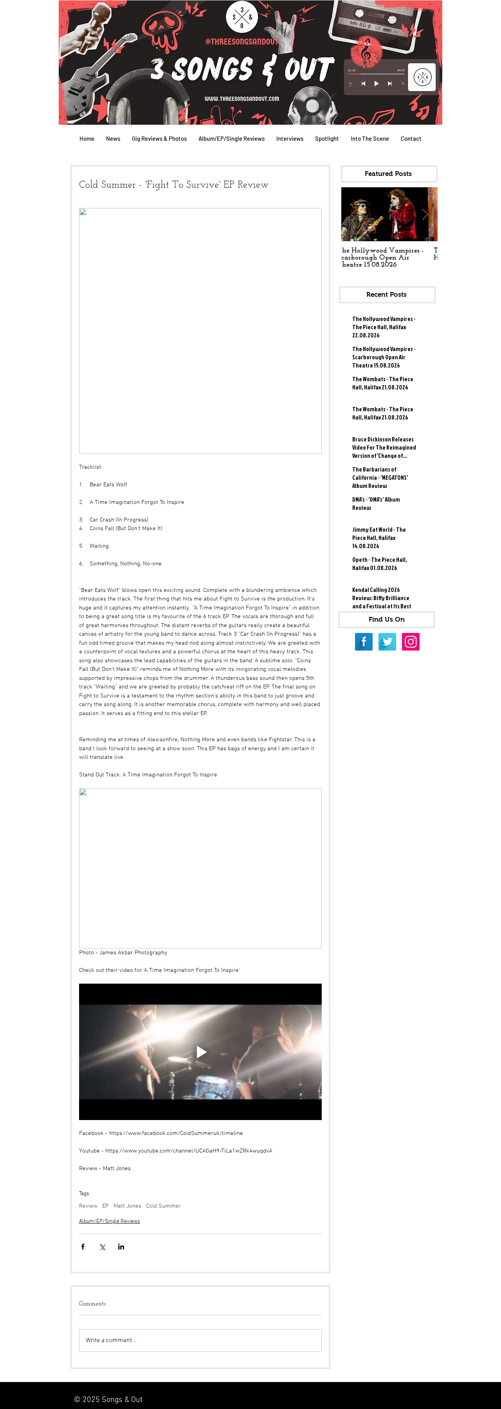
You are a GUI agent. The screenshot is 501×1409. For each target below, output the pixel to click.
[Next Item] (425, 214)
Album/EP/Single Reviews (109, 1221)
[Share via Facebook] (83, 1246)
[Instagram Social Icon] (411, 642)
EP (105, 1206)
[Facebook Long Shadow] (364, 642)
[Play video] (200, 1052)
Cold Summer (163, 1206)
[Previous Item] (353, 214)
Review (88, 1206)
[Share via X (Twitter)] (102, 1246)
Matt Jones (127, 1206)
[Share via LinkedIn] (121, 1246)
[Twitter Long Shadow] (387, 642)
